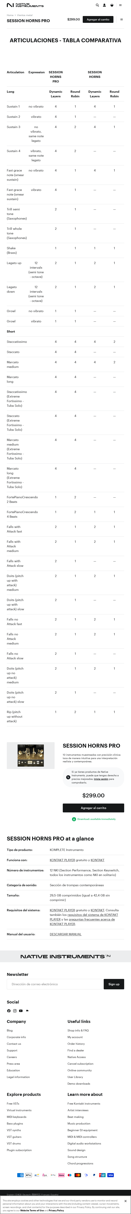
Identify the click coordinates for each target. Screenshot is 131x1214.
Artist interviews (78, 1110)
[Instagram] (15, 1011)
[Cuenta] (104, 5)
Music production (79, 1123)
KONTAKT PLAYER (62, 859)
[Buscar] (97, 5)
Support (12, 1050)
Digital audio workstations (84, 1143)
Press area (13, 1063)
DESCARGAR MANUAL (66, 934)
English (10, 1195)
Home (10, 15)
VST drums (14, 1143)
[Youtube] (21, 1011)
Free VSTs (13, 1103)
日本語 (18, 1195)
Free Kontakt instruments (84, 1103)
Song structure (77, 1156)
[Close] (125, 1201)
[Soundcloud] (27, 1011)
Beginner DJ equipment (83, 1130)
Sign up (113, 984)
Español (54, 1195)
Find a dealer (76, 1050)
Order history (76, 1043)
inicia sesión (101, 779)
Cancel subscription (80, 1063)
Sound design (76, 1150)
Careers (12, 1057)
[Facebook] (9, 1011)
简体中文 (36, 1195)
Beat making (76, 1116)
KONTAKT (97, 859)
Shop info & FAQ (78, 1030)
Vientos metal (25, 15)
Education (13, 1070)
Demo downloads (79, 1083)
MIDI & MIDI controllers (82, 1136)
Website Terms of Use (32, 1210)
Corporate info (16, 1037)
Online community (80, 1070)
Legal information (18, 1077)
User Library (75, 1077)
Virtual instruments (19, 1110)
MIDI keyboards (16, 1116)
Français (45, 1195)
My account (75, 1037)
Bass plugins (15, 1123)
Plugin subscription (19, 1150)
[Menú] (120, 5)
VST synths (14, 1130)
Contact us (14, 1043)
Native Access (77, 1057)
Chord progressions (80, 1163)
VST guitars (14, 1136)
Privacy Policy (56, 1210)
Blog (10, 1030)
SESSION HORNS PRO (28, 21)
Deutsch (27, 1195)
